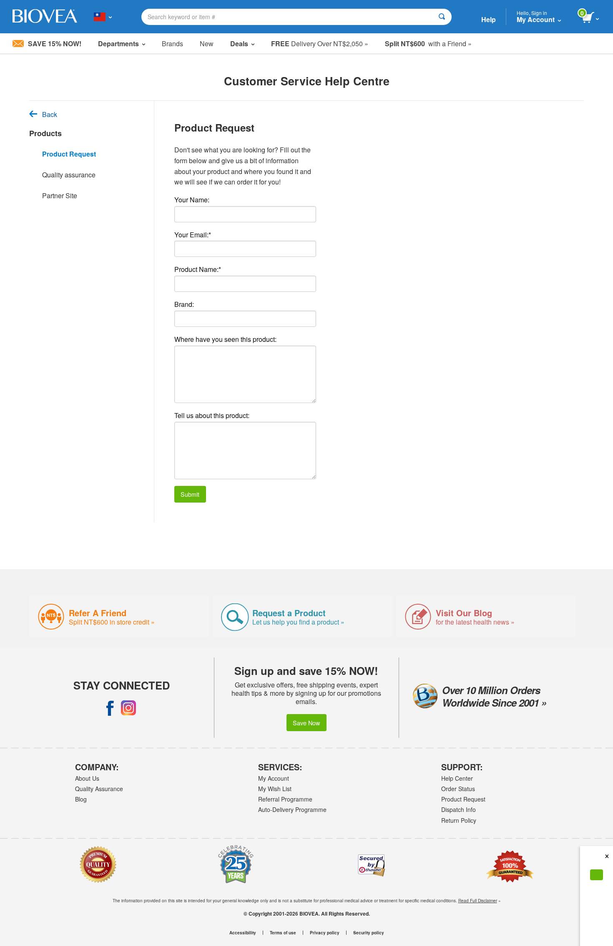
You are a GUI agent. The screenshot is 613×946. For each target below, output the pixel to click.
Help (488, 19)
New (207, 43)
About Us (87, 778)
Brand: (184, 304)
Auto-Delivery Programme (292, 809)
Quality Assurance (99, 788)
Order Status (458, 788)
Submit (190, 494)
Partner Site (59, 195)
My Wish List (274, 788)
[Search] (442, 17)
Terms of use (283, 933)
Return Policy (458, 820)
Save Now (306, 722)
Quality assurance (68, 174)
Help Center (457, 778)
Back (49, 114)
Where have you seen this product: (225, 339)
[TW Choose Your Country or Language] (103, 16)
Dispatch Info (458, 809)
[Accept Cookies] (596, 874)
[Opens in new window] (110, 708)
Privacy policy (324, 933)
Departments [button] (118, 43)
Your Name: (191, 199)
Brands (172, 43)
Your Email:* (192, 234)
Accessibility (242, 933)
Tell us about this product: (211, 415)
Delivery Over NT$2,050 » (319, 43)
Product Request (69, 154)
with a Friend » (428, 43)
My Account (273, 778)
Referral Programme (285, 799)
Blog (81, 799)
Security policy (368, 933)
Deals (239, 43)
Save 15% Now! (54, 43)
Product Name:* (197, 269)
